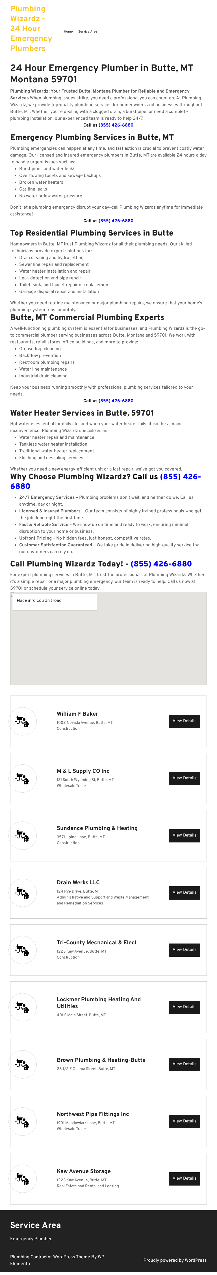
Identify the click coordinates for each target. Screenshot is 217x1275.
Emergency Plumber (31, 1239)
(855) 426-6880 (116, 125)
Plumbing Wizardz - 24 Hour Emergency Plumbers (31, 29)
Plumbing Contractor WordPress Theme (50, 1257)
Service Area (87, 31)
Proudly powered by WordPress (175, 1260)
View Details (184, 721)
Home (68, 31)
